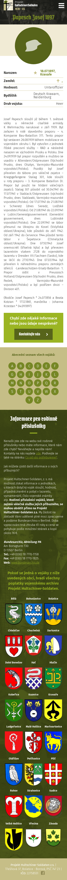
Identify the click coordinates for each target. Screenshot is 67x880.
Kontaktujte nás (29, 334)
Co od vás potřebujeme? (41, 457)
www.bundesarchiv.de (25, 562)
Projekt (26, 6)
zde (38, 453)
